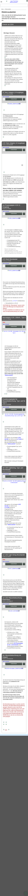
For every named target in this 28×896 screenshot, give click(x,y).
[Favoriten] (24, 99)
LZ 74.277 (14, 300)
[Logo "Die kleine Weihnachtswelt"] (13, 2)
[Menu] (1, 2)
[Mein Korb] (26, 1)
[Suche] (26, 5)
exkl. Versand (6, 96)
